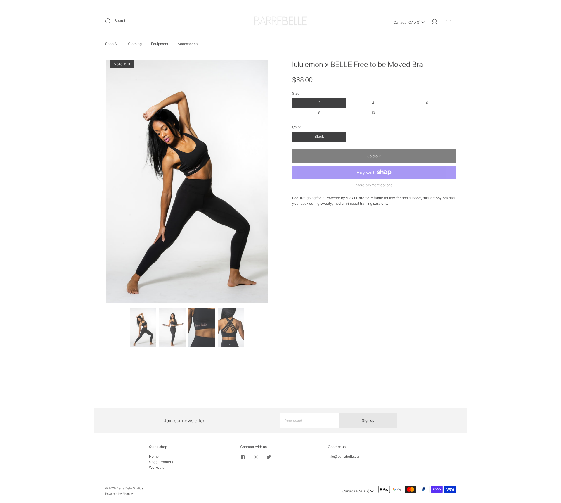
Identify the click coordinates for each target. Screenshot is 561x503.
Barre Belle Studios (130, 488)
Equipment (159, 44)
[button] (122, 183)
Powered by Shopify (119, 493)
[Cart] (448, 22)
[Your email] (309, 420)
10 (373, 113)
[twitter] (268, 457)
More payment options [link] (374, 185)
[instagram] (256, 457)
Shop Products (161, 462)
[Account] (434, 22)
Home (154, 456)
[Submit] (111, 20)
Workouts (156, 467)
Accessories (188, 44)
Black (319, 136)
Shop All (112, 44)
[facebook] (243, 457)
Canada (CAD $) (407, 22)
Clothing (135, 44)
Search (120, 20)
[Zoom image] (187, 183)
